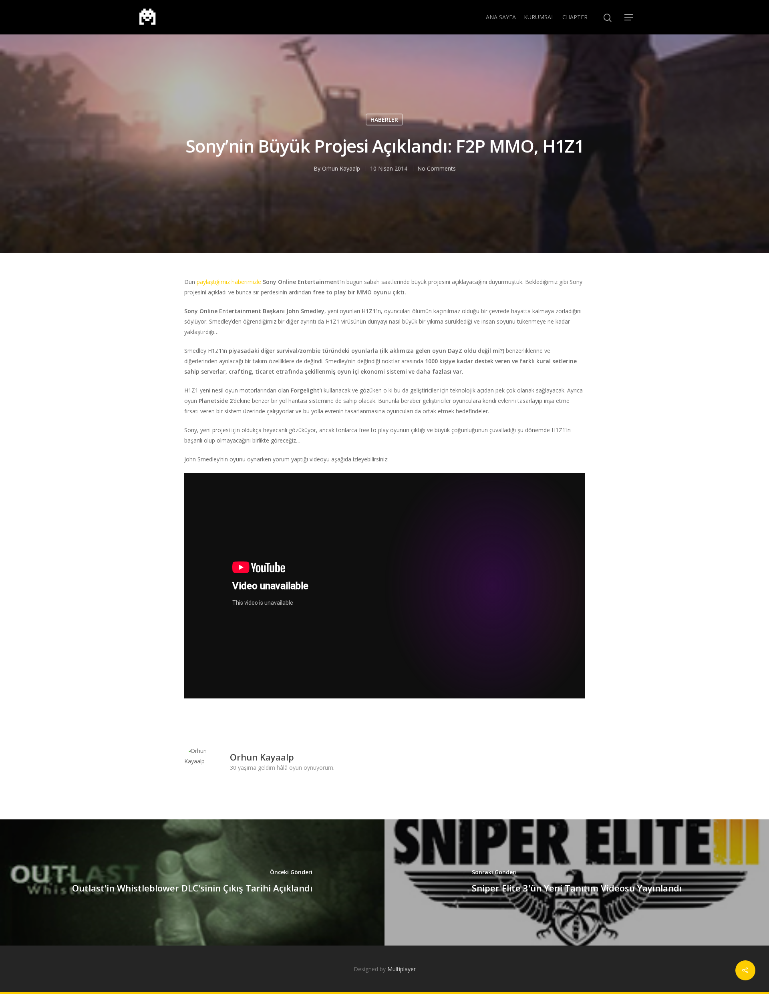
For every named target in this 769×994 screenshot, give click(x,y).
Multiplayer (401, 969)
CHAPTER (575, 17)
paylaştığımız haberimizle (229, 282)
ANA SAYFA (501, 17)
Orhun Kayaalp (341, 168)
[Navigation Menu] (629, 17)
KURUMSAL (539, 17)
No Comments (436, 168)
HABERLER (384, 119)
